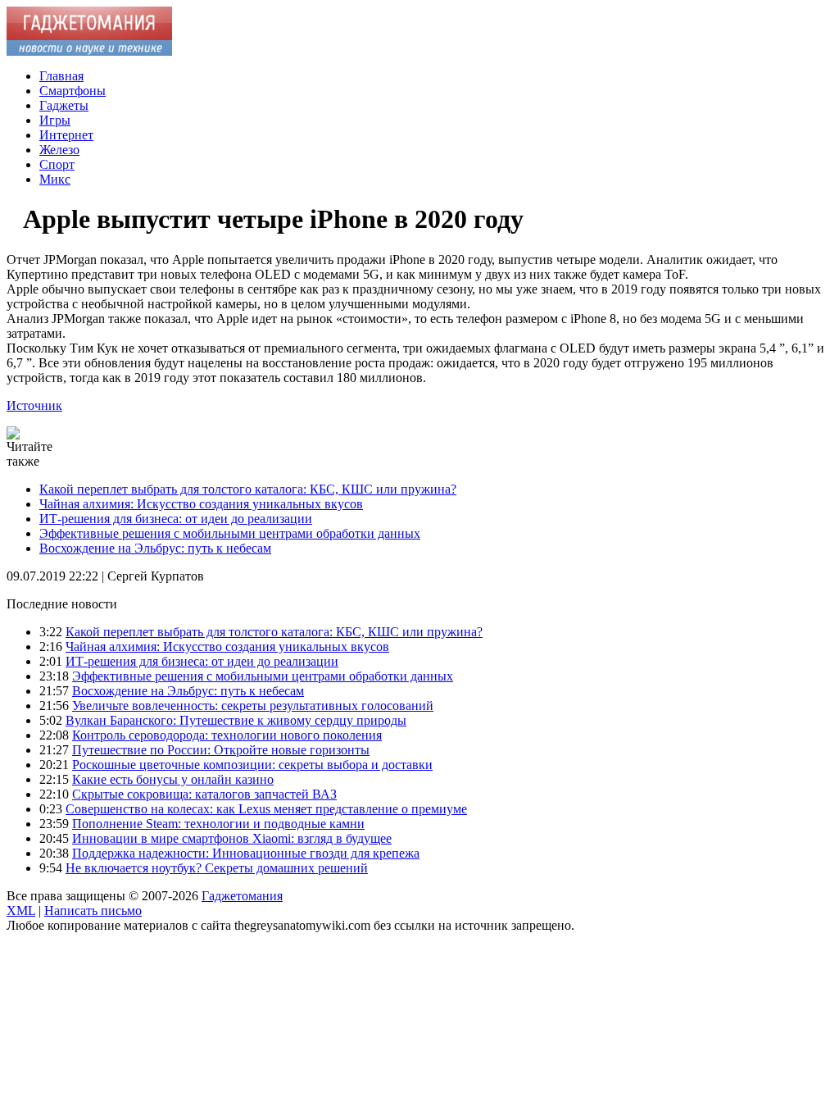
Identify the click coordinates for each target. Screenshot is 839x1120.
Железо (59, 150)
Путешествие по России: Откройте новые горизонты (221, 750)
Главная (61, 76)
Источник (34, 405)
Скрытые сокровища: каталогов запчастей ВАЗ (204, 794)
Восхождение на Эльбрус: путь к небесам (155, 548)
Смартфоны (72, 91)
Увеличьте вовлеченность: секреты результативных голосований (252, 706)
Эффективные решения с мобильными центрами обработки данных (229, 533)
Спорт (57, 164)
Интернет (66, 135)
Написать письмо (93, 910)
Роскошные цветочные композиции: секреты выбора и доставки (252, 765)
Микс (54, 179)
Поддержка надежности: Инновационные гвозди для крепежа (246, 853)
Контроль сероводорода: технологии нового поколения (227, 735)
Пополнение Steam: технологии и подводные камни (218, 824)
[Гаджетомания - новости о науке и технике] (89, 51)
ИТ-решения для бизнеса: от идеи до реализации (175, 519)
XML (21, 910)
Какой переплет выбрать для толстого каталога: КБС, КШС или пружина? (247, 489)
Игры (54, 120)
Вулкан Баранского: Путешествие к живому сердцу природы (236, 720)
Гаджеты (63, 105)
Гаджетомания (242, 896)
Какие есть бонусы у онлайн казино (173, 779)
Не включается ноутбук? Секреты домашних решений (217, 868)
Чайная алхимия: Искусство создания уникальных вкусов (201, 504)
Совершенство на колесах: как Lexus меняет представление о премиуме (266, 809)
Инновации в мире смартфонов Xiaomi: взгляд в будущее (232, 838)
